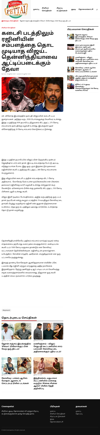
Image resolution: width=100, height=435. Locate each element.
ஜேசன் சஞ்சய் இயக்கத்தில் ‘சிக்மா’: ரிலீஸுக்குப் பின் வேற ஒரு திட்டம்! (45, 21)
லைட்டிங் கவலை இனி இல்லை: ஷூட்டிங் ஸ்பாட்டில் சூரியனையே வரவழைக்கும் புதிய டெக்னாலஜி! (85, 49)
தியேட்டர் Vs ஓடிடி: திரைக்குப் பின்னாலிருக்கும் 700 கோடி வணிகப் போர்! (86, 87)
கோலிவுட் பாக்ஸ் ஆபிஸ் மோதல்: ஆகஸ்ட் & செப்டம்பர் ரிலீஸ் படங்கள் (15, 381)
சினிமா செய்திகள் (57, 414)
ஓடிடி (73, 9)
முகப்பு (36, 9)
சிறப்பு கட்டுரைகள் (57, 416)
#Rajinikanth (6, 310)
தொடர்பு (79, 414)
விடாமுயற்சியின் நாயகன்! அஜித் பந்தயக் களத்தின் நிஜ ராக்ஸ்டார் (86, 78)
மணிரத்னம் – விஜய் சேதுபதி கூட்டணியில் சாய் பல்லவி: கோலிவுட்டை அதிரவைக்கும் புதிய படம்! (47, 347)
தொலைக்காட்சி (86, 9)
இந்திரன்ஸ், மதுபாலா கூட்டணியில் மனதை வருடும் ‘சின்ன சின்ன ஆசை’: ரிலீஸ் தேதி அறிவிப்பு (45, 383)
